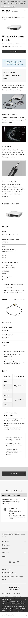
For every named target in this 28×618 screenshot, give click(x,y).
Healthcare (9, 533)
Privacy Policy (6, 593)
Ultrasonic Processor (9, 72)
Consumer (5, 541)
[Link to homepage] (6, 11)
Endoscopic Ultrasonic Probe (11, 75)
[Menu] (25, 11)
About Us (5, 552)
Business (5, 549)
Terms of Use (17, 593)
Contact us (5, 596)
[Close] (25, 599)
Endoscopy (16, 533)
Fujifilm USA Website (8, 6)
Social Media (15, 596)
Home (3, 533)
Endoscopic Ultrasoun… (8, 17)
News (4, 556)
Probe (5, 78)
